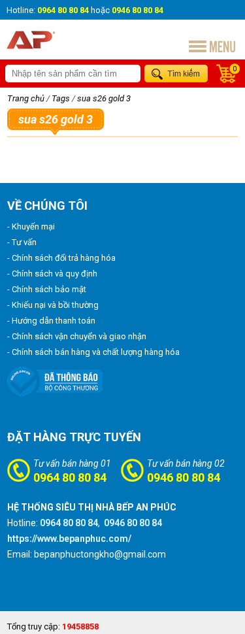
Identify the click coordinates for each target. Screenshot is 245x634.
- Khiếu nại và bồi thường (53, 305)
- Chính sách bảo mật (46, 289)
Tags (61, 98)
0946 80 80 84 (183, 477)
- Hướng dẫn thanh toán (51, 320)
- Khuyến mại (31, 226)
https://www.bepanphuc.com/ (69, 538)
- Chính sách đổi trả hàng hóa (61, 258)
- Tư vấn (22, 242)
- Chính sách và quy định (52, 273)
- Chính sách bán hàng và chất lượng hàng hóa (93, 352)
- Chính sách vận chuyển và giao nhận (76, 336)
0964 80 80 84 (69, 477)
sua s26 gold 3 (104, 98)
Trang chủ (25, 98)
